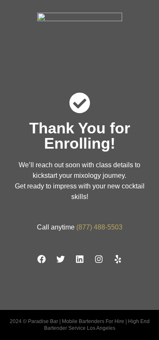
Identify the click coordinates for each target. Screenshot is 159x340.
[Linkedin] (79, 259)
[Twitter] (60, 259)
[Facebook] (41, 259)
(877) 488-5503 (99, 227)
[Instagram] (98, 259)
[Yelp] (117, 259)
